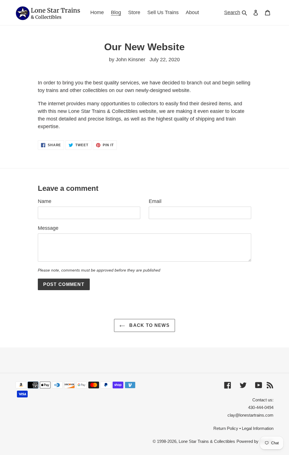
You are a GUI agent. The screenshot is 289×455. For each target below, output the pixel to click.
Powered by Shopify (255, 441)
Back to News (149, 325)
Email (155, 201)
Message (48, 228)
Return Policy (225, 428)
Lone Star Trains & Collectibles (207, 441)
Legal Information (257, 428)
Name (44, 201)
